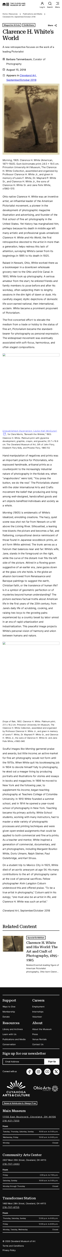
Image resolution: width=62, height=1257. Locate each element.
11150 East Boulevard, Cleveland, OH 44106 (29, 1116)
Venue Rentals (39, 1039)
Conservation (9, 1044)
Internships (37, 1011)
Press (35, 1034)
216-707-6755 (11, 1207)
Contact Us (37, 1044)
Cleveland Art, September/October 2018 (19, 17)
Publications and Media (32, 14)
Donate (6, 1016)
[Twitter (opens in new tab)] (56, 1072)
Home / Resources (10, 14)
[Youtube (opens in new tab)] (47, 1072)
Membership (9, 1011)
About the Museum (42, 1029)
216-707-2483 (11, 1164)
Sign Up (52, 1061)
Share (50, 25)
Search (50, 7)
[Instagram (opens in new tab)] (38, 1072)
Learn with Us (9, 1034)
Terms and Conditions (13, 1246)
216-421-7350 (11, 1120)
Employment (38, 1006)
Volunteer (37, 1016)
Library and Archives (13, 1029)
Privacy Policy (9, 1250)
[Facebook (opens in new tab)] (29, 1072)
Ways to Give (9, 1006)
